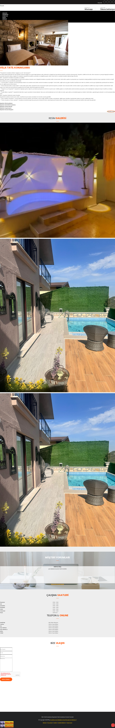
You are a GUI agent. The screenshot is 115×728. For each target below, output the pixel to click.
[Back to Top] (113, 725)
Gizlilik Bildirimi (62, 722)
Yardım (55, 722)
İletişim (44, 722)
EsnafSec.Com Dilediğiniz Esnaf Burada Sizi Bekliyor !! (63, 720)
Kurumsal (50, 722)
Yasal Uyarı (69, 722)
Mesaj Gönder (6, 679)
